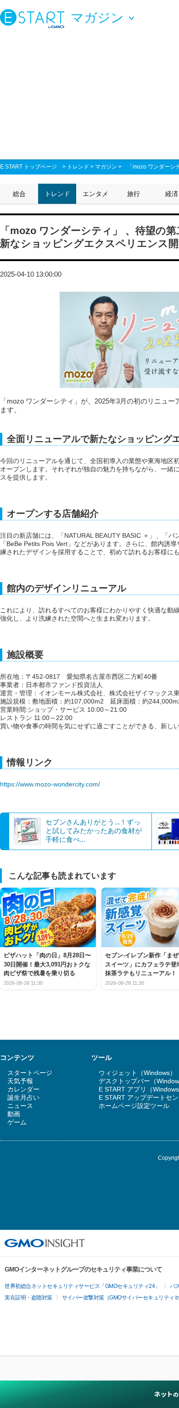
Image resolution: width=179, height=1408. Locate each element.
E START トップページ (28, 167)
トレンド (78, 167)
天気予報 (20, 1081)
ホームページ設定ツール (134, 1105)
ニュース (20, 1105)
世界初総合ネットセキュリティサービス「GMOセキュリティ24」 (82, 1286)
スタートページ (29, 1072)
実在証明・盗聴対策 (28, 1297)
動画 (13, 1114)
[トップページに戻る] (34, 18)
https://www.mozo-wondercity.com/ (50, 784)
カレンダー (23, 1089)
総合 (19, 193)
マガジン (106, 167)
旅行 (133, 193)
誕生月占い (23, 1097)
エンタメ (95, 193)
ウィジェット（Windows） (137, 1072)
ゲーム (17, 1122)
